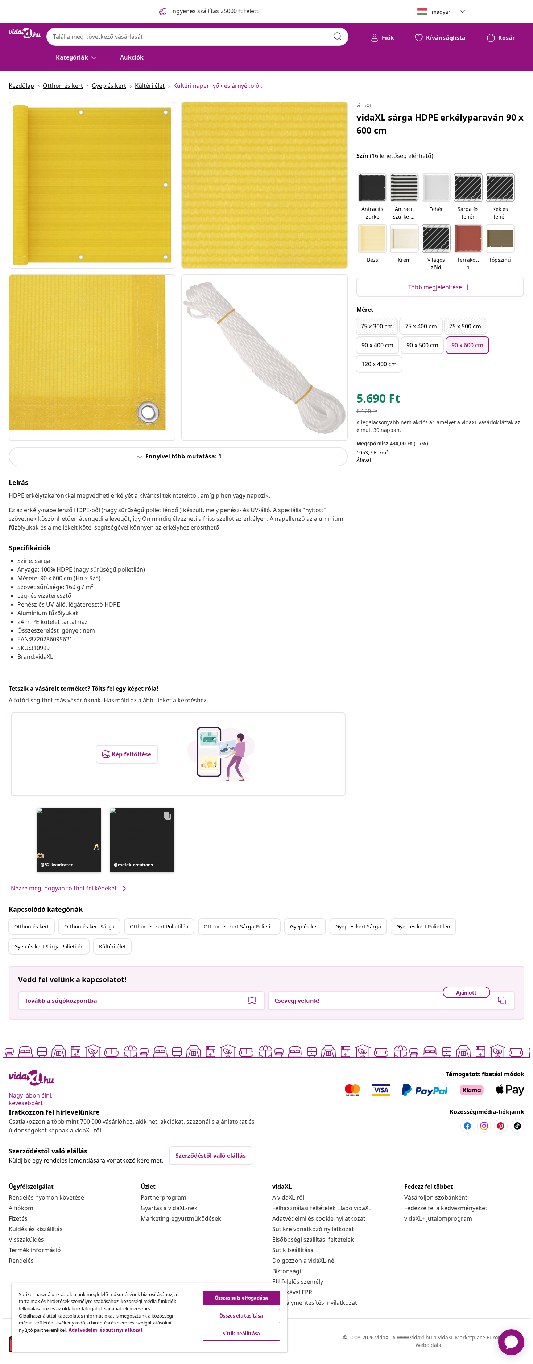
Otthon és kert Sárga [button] (89, 926)
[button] (69, 840)
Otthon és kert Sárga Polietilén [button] (241, 926)
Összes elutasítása (241, 1315)
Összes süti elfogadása (241, 1298)
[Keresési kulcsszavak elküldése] (337, 36)
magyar (441, 11)
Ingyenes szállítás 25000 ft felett (215, 11)
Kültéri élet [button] (112, 946)
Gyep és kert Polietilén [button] (423, 926)
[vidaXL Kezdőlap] (25, 33)
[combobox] (197, 37)
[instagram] (484, 1126)
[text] (378, 400)
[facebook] (467, 1126)
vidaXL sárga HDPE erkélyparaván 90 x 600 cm (440, 123)
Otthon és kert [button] (31, 926)
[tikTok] (517, 1126)
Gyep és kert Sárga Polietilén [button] (49, 946)
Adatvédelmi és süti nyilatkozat (106, 1330)
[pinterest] (500, 1126)
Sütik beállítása (293, 1250)
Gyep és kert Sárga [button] (358, 926)
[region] (149, 1317)
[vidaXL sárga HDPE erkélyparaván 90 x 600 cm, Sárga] (92, 185)
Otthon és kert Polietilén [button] (159, 926)
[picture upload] (221, 754)
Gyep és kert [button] (305, 926)
